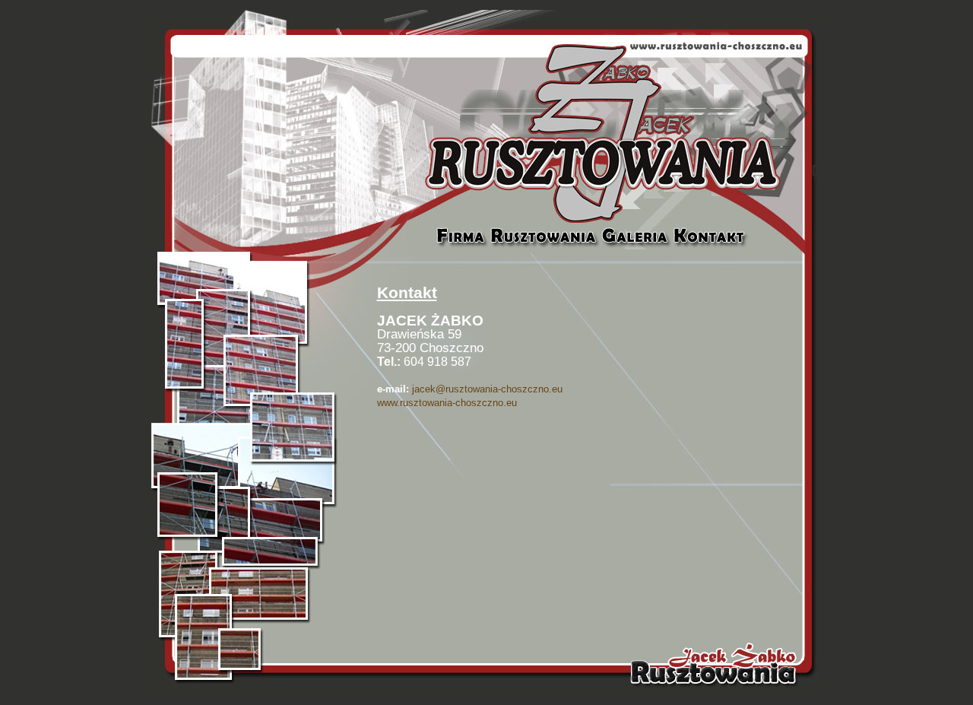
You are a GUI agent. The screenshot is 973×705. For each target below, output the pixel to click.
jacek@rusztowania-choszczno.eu (487, 389)
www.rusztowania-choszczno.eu (447, 402)
